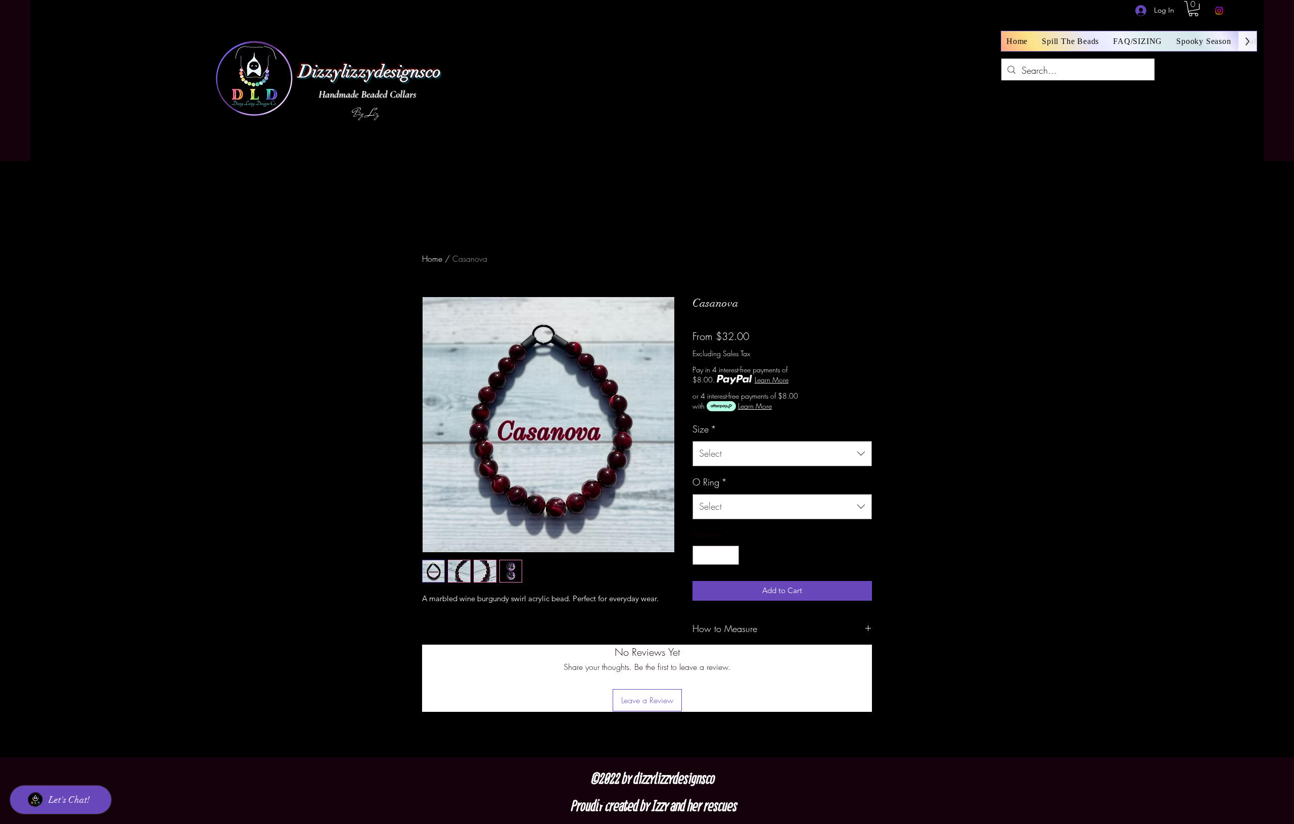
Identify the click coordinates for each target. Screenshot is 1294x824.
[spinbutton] (716, 555)
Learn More (772, 379)
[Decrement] (701, 555)
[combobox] (782, 453)
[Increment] (731, 555)
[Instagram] (1219, 11)
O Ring (709, 482)
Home (432, 258)
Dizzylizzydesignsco (370, 71)
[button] (1193, 8)
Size (704, 429)
